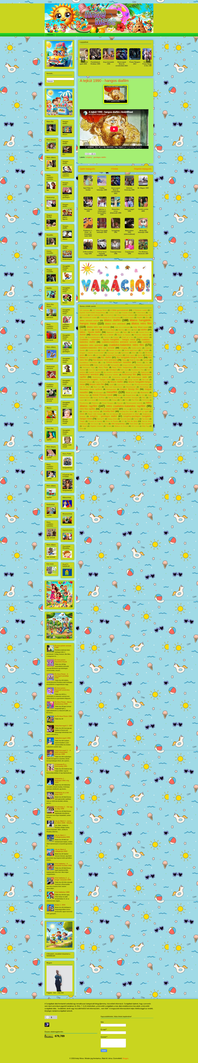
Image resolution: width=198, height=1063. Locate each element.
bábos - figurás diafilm (90, 332)
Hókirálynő (113, 370)
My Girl (141, 395)
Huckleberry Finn (137, 370)
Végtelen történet (96, 426)
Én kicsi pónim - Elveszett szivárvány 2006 (62, 690)
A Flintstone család (140, 310)
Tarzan (136, 419)
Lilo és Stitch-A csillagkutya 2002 (61, 850)
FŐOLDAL (50, 35)
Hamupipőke (114, 365)
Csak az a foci (127, 337)
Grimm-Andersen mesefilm (118, 362)
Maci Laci (97, 387)
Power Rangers (108, 403)
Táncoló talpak (125, 419)
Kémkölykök (120, 379)
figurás (140, 355)
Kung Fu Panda (101, 382)
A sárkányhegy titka (144, 315)
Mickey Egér (84, 395)
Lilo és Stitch (85, 387)
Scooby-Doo (108, 411)
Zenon (82, 428)
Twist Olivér (133, 424)
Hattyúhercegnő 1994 (63, 738)
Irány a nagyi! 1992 (129, 210)
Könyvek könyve (86, 382)
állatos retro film (141, 323)
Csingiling (123, 348)
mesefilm (111, 392)
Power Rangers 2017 (114, 63)
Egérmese (125, 353)
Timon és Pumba (112, 421)
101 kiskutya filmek (100, 310)
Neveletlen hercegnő (131, 397)
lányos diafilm (116, 382)
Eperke (90, 355)
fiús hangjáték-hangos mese (130, 357)
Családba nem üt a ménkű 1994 (141, 63)
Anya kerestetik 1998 (88, 63)
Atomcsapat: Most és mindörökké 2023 (101, 63)
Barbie (83, 334)
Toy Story (104, 424)
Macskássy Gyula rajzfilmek (91, 389)
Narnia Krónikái (114, 397)
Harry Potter (103, 367)
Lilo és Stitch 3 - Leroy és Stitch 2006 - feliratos (63, 822)
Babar (129, 330)
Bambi (133, 332)
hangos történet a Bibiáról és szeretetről (136, 365)
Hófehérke (102, 370)
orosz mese (91, 400)
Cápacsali (107, 337)
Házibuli (82, 370)
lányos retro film (97, 384)
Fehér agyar (130, 355)
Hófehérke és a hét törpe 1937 (62, 793)
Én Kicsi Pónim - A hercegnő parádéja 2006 (62, 676)
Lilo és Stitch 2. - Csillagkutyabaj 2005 (62, 836)
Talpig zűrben (112, 419)
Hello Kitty (92, 370)
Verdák (108, 426)
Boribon (82, 337)
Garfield (146, 360)
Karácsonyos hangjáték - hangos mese (95, 379)
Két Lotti (145, 379)
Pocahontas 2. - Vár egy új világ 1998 (63, 808)
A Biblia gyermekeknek (119, 310)
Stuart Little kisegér (95, 414)
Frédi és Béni (135, 360)
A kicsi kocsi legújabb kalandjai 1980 (102, 253)
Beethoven (95, 335)
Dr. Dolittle (145, 350)
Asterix (97, 330)
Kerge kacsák (133, 379)
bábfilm (144, 330)
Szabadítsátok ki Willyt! (130, 414)
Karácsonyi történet (100, 377)
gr (102, 362)
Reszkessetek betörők (134, 403)
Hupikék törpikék (94, 372)
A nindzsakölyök (109, 315)
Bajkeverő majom (113, 332)
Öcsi (126, 400)
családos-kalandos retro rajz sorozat (97, 348)
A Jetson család (114, 313)
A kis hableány (95, 315)
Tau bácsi (145, 419)
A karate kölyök (127, 313)
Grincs (139, 362)
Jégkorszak (145, 372)
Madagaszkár (111, 389)
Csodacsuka (92, 350)
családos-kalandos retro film (126, 344)
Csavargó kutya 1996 (115, 252)
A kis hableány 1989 (62, 892)
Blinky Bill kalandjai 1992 (143, 231)
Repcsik (120, 403)
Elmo (134, 353)
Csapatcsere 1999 (129, 252)
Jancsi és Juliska (131, 372)
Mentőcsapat (98, 392)
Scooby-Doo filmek (127, 411)
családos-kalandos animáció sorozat (119, 342)
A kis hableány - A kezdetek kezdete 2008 (63, 864)
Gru (147, 362)
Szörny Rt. (100, 419)
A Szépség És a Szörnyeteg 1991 (61, 765)
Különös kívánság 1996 (129, 189)
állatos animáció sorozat (89, 320)
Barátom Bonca (144, 332)
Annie (82, 330)
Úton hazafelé (146, 424)
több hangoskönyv (118, 424)
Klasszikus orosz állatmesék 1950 (115, 211)
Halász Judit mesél (100, 365)
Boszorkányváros (94, 337)
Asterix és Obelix (109, 330)
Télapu (82, 421)
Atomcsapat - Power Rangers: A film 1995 (127, 63)
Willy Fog (145, 426)
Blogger (125, 1058)
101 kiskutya (84, 310)
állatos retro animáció (115, 324)
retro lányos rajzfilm (109, 409)
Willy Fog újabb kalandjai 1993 (101, 231)
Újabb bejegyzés (87, 169)
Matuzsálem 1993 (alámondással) (129, 232)
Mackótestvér (131, 387)
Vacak (84, 426)
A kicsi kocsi (140, 313)
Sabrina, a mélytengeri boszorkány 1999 (102, 212)
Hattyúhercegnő (142, 367)
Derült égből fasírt (131, 350)
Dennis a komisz (115, 350)
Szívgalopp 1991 (116, 231)
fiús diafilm (106, 357)
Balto (125, 332)
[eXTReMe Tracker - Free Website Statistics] (47, 1026)
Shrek (82, 414)
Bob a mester (108, 335)
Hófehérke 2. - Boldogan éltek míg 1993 (62, 780)
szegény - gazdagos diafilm (96, 157)
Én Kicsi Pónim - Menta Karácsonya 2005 (63, 703)
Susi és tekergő (112, 414)
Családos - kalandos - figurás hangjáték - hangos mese (107, 339)
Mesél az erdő (131, 392)
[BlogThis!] (88, 154)
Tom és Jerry (132, 421)
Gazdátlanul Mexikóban (88, 362)
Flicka (124, 360)
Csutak (103, 350)
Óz (121, 400)
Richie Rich (136, 409)
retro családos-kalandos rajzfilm (125, 406)
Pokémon (95, 403)
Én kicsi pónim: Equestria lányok (61, 661)
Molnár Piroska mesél (102, 395)
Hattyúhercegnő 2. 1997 (63, 726)
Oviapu (114, 400)
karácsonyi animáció (89, 374)
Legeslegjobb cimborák (124, 384)
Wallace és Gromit (121, 426)
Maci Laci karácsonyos (113, 387)
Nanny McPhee (99, 397)
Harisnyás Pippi (88, 367)
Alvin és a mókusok (122, 327)
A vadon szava (128, 317)
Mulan (120, 395)
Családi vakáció (143, 337)
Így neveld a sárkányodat (113, 372)
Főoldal (114, 169)
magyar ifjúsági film (129, 389)
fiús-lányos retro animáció (105, 360)
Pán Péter (135, 400)
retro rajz (126, 409)
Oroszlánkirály (103, 400)
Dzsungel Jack (112, 353)
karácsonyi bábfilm (111, 375)
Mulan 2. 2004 (60, 905)
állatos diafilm (112, 320)
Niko (143, 397)
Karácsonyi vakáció (119, 377)
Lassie (111, 384)
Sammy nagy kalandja (91, 411)
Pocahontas (84, 403)
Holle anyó (124, 370)
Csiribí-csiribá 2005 (143, 210)
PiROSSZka (145, 400)
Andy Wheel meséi (140, 327)
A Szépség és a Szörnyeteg (110, 317)
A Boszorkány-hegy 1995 (88, 252)
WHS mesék (135, 426)
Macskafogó (144, 387)
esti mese (99, 355)
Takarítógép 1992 (88, 210)
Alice (147, 317)
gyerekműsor (85, 365)
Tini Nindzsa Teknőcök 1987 (143, 252)
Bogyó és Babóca (124, 335)
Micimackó (144, 392)
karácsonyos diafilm (139, 377)
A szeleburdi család (89, 317)
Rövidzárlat (147, 409)
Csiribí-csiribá (136, 348)
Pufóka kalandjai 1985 (102, 189)
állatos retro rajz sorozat (98, 327)
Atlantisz (121, 330)
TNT (123, 421)
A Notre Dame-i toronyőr (125, 315)
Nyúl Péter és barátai (88, 189)
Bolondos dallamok (142, 335)
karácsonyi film (129, 374)
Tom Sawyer (94, 424)
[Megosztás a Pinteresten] (95, 154)
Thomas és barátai (95, 421)
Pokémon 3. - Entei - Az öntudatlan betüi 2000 (88, 233)
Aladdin (139, 317)
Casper (115, 337)
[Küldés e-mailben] (86, 154)
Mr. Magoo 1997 (143, 188)
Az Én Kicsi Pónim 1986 (63, 716)
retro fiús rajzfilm (87, 409)
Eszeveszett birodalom (114, 355)
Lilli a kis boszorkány (141, 384)
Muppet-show (131, 395)
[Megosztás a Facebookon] (92, 154)
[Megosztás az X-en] (90, 154)
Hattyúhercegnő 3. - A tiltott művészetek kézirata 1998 (63, 752)
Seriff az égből (143, 411)
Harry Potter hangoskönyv (122, 367)
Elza (140, 353)
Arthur (89, 330)
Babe (136, 330)
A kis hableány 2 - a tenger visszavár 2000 (63, 879)
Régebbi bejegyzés (142, 169)
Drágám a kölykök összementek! (92, 353)
